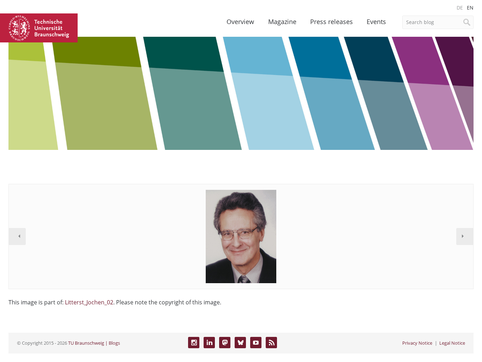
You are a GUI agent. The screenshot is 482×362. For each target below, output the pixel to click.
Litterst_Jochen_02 (89, 302)
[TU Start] (39, 27)
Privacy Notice (417, 343)
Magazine (282, 21)
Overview (240, 21)
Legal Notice (452, 343)
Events (376, 21)
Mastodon (224, 342)
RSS (271, 342)
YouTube (255, 342)
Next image (464, 236)
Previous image (17, 236)
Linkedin (209, 342)
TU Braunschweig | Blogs (94, 343)
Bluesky (240, 342)
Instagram (193, 342)
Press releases (331, 21)
